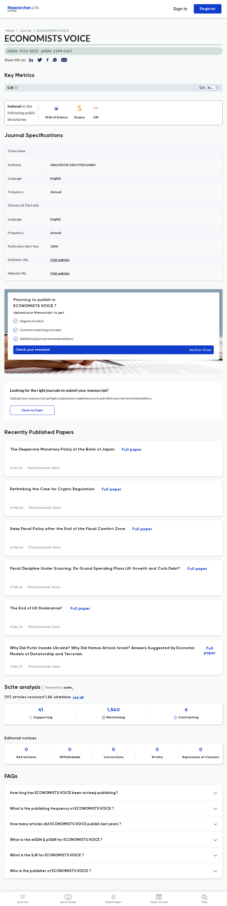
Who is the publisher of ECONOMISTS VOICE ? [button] (50, 871)
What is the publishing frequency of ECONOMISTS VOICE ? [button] (62, 809)
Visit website (59, 260)
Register (208, 8)
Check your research (113, 350)
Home (10, 30)
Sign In (180, 8)
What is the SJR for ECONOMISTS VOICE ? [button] (47, 855)
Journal (25, 30)
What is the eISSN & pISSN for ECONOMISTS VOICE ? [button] (56, 840)
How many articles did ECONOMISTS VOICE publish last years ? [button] (65, 824)
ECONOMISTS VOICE (53, 30)
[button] (217, 88)
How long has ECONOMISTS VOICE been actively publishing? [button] (64, 793)
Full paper (132, 450)
